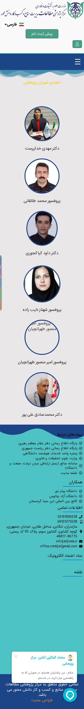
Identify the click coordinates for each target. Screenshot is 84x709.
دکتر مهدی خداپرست (42, 148)
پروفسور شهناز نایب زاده (42, 309)
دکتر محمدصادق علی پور (42, 414)
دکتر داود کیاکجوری (42, 253)
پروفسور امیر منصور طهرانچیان (42, 362)
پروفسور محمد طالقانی (42, 200)
